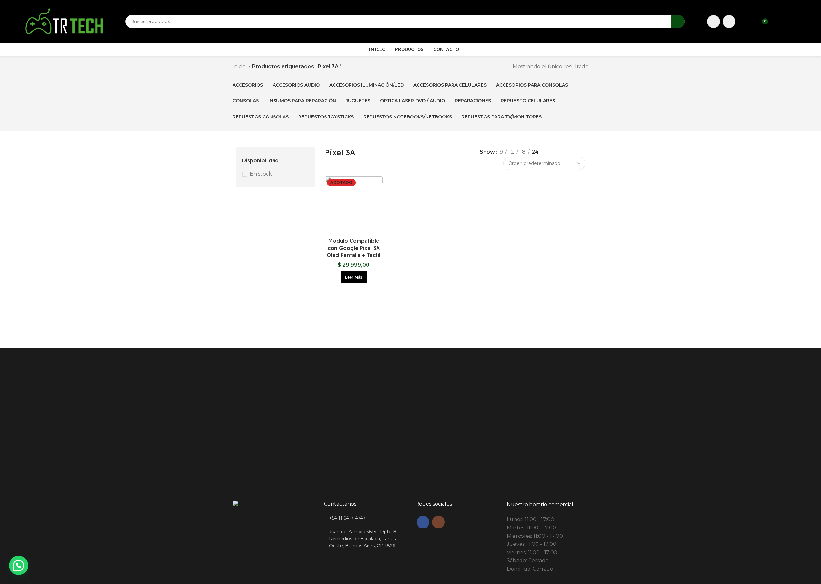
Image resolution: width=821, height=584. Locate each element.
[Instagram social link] (729, 21)
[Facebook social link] (713, 21)
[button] (18, 565)
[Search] (678, 21)
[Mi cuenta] (777, 21)
